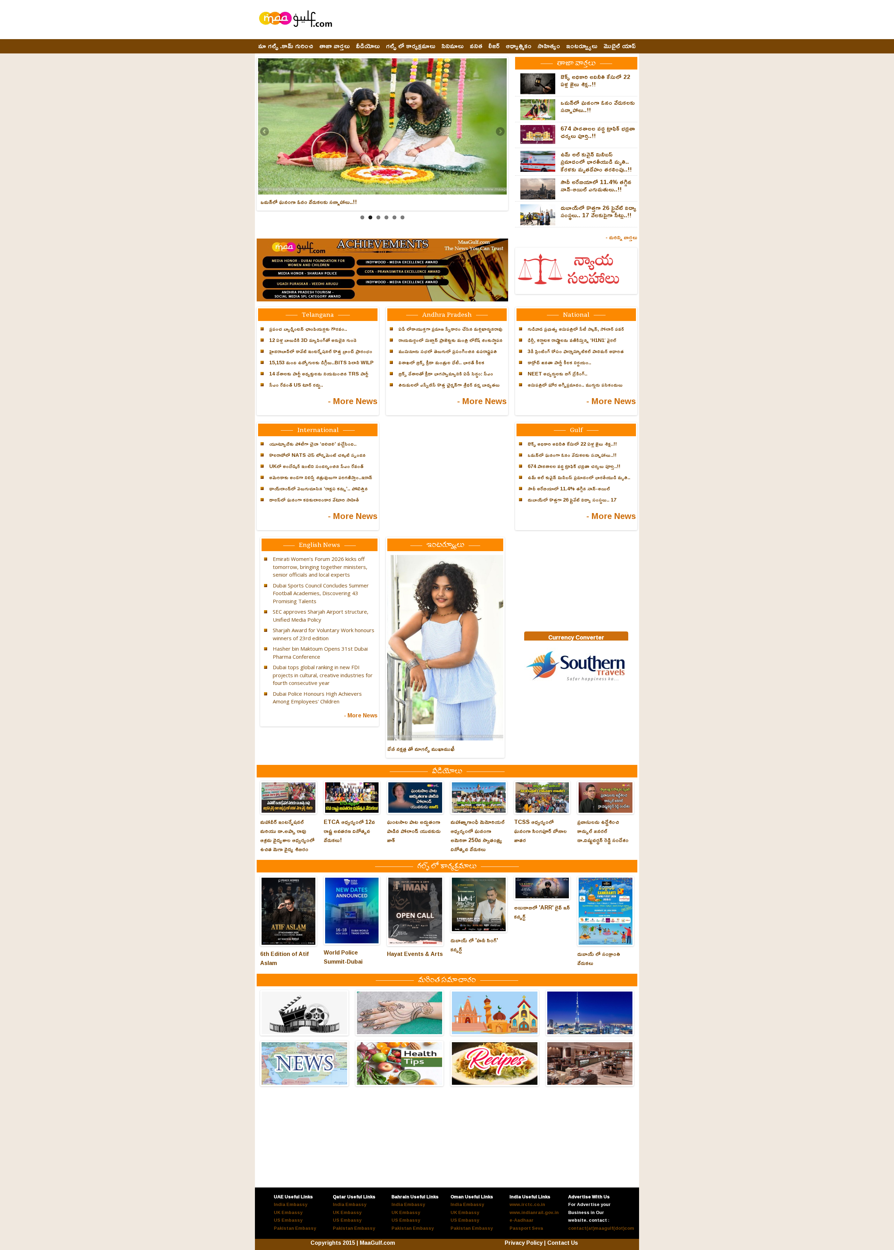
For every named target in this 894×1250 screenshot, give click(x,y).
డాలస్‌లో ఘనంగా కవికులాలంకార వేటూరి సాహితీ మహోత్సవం (314, 503)
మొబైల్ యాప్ (619, 46)
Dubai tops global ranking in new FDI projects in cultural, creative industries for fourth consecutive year (323, 675)
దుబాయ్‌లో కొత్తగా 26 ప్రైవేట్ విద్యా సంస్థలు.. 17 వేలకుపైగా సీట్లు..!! (598, 211)
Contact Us (562, 1242)
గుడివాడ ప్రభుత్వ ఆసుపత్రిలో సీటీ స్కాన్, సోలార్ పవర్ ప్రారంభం (576, 333)
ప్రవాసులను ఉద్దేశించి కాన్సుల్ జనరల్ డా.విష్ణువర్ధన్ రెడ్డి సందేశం (603, 831)
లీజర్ (494, 46)
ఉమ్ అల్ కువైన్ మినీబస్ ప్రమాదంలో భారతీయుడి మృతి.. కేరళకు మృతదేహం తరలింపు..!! (596, 161)
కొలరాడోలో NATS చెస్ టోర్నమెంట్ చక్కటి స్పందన (317, 455)
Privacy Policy (524, 1242)
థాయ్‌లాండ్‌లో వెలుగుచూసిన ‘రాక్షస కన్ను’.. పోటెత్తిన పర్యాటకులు (318, 492)
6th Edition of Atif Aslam (284, 958)
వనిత (476, 46)
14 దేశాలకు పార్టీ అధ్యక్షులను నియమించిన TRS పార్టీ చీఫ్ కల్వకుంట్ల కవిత (318, 377)
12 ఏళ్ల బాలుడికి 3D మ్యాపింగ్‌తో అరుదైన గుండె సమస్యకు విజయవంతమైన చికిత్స (313, 344)
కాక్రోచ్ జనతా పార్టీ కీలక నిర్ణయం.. (559, 362)
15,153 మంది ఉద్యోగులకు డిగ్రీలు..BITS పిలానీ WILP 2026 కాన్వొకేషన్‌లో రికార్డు (321, 366)
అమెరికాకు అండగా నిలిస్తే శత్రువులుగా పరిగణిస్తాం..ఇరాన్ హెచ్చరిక (320, 481)
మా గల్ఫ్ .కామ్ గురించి (285, 46)
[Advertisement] (510, 20)
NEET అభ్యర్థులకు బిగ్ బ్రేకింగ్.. (557, 373)
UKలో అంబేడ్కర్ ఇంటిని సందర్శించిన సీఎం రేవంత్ (316, 466)
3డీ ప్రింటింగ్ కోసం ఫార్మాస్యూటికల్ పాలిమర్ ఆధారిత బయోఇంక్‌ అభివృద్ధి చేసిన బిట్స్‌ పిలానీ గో (576, 355)
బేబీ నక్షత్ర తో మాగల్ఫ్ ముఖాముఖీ (421, 749)
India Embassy (290, 1204)
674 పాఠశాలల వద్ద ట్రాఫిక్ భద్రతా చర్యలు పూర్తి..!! (597, 132)
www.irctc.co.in (527, 1204)
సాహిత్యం (548, 46)
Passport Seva (526, 1228)
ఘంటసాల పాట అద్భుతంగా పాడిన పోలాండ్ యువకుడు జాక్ (414, 831)
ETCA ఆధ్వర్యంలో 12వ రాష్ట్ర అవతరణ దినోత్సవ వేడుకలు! (349, 831)
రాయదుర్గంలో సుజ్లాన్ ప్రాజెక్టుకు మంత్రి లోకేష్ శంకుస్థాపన (450, 340)
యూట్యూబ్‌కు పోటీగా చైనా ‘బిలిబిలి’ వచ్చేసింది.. (313, 443)
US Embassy (288, 1220)
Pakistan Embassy (295, 1228)
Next (499, 132)
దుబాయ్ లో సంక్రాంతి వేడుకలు (598, 958)
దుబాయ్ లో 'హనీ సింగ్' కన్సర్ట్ (474, 945)
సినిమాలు (452, 46)
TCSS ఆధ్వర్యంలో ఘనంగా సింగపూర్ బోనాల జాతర (540, 831)
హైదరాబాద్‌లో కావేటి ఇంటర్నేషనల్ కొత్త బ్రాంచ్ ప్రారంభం (320, 351)
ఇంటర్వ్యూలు (582, 46)
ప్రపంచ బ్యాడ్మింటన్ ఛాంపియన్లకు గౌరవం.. (308, 329)
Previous (265, 132)
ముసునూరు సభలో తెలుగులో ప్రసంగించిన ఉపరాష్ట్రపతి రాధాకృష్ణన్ (447, 355)
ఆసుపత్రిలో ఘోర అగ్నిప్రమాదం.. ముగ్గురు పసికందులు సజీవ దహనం (575, 388)
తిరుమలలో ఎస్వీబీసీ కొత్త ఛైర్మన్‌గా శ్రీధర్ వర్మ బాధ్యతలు (449, 384)
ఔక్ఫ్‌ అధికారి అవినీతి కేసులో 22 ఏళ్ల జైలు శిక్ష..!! (595, 80)
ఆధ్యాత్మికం (519, 46)
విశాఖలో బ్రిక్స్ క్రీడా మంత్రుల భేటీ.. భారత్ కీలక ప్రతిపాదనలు (441, 366)
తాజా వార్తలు (334, 46)
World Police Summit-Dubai (343, 957)
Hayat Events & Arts (415, 954)
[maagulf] (576, 682)
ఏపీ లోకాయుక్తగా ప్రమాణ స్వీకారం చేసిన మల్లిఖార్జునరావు (450, 329)
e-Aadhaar (522, 1220)
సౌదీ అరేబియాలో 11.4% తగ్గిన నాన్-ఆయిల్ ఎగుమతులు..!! (595, 185)
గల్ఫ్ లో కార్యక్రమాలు (410, 46)
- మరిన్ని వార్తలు (621, 237)
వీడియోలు (368, 46)
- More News (353, 401)
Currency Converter (576, 637)
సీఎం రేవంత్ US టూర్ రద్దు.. (296, 384)
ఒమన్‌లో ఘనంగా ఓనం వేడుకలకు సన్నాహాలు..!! (309, 202)
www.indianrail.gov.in (534, 1212)
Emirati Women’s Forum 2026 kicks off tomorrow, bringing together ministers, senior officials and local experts (320, 566)
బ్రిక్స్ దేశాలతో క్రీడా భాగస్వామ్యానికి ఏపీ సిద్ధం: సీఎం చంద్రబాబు (445, 377)
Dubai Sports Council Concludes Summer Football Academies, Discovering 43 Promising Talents (321, 593)
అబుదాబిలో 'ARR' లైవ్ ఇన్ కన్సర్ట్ (542, 912)
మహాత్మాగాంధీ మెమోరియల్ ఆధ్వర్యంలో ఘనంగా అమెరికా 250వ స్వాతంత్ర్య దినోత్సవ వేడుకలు (477, 835)
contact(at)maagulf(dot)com (601, 1228)
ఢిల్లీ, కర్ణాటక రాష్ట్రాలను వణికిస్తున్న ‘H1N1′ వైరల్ (572, 340)
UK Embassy (288, 1212)
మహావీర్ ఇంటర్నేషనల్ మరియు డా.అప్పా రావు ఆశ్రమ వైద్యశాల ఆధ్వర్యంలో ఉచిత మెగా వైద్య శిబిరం (287, 835)
